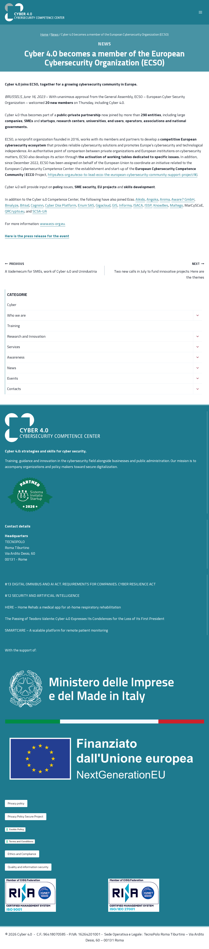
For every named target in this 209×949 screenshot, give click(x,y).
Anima (165, 199)
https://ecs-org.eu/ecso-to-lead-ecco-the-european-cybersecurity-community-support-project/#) (122, 174)
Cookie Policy (16, 829)
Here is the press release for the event (37, 236)
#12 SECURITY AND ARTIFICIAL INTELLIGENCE (42, 595)
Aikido (140, 199)
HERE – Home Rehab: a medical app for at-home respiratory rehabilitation (63, 607)
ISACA (138, 205)
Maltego (176, 205)
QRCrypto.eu (14, 211)
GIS (114, 205)
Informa (125, 205)
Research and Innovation (26, 336)
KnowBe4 (160, 205)
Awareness (15, 357)
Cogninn (37, 205)
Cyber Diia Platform (60, 205)
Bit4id (24, 205)
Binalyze (11, 205)
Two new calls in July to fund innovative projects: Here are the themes (159, 271)
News (104, 43)
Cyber (11, 304)
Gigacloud (103, 205)
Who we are (16, 315)
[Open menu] (200, 12)
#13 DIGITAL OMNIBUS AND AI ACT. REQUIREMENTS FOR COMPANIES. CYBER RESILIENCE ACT (80, 584)
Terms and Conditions (21, 841)
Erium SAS (86, 205)
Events (12, 378)
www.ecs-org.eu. (52, 223)
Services (13, 347)
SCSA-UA (39, 211)
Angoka (152, 199)
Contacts (14, 388)
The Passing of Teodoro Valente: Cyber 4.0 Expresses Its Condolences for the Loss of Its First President (84, 618)
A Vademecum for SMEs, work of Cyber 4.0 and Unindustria (51, 268)
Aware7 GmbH (183, 199)
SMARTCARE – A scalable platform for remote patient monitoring (56, 630)
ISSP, (148, 205)
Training (13, 325)
